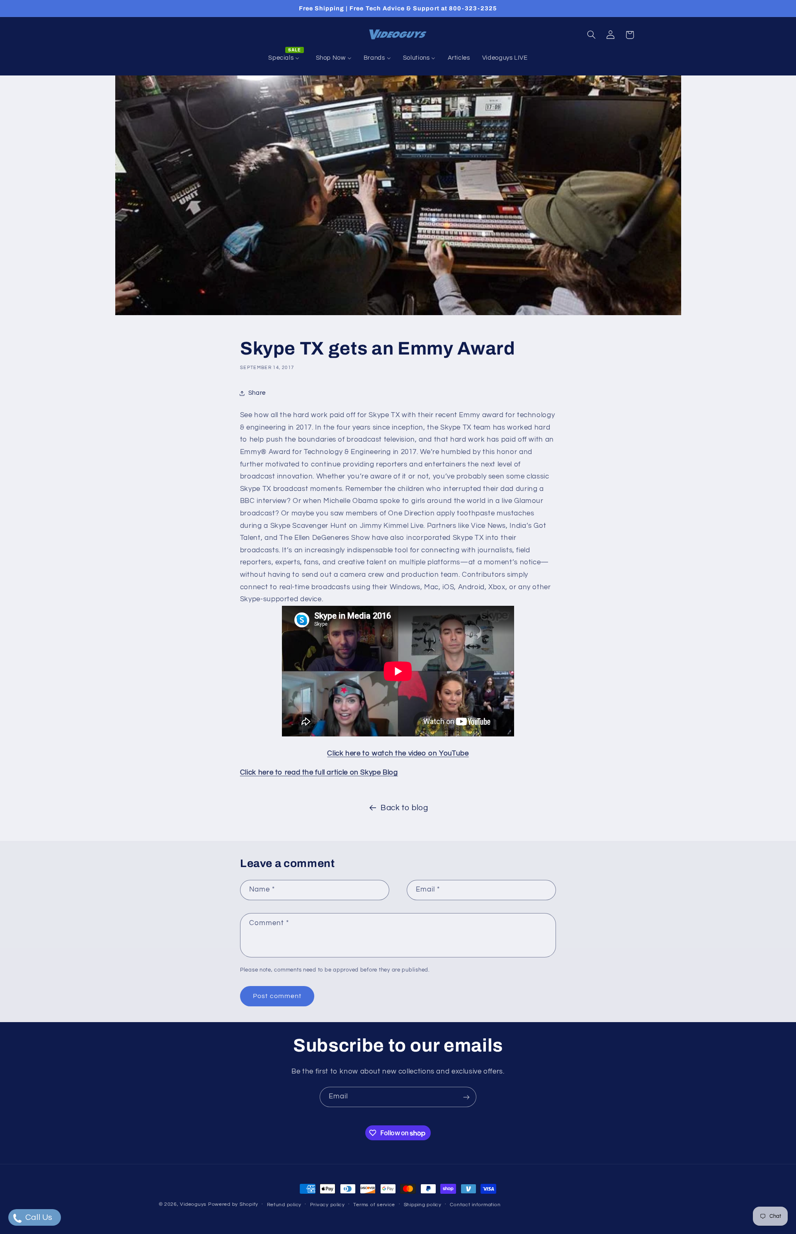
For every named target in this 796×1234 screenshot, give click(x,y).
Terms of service (374, 1204)
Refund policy (284, 1204)
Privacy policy (327, 1204)
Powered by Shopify (233, 1204)
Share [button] (257, 393)
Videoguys (193, 1204)
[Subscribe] (466, 1097)
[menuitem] (286, 58)
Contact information (475, 1204)
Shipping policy (423, 1204)
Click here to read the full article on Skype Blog (319, 772)
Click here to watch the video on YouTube (397, 753)
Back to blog (404, 808)
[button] (591, 34)
